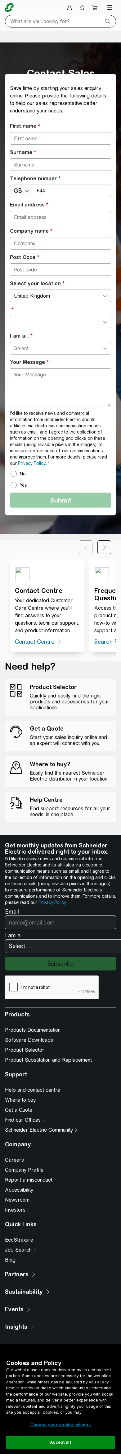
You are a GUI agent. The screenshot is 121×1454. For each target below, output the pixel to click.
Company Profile (24, 1170)
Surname (21, 152)
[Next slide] (104, 547)
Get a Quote (18, 1110)
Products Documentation (32, 1030)
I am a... (19, 336)
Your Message (27, 362)
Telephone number (33, 178)
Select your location (35, 283)
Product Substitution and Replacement (48, 1060)
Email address (27, 204)
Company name (29, 231)
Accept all (60, 1442)
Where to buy (20, 1100)
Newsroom (17, 1200)
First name (23, 126)
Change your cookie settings (60, 1424)
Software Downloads (29, 1040)
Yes (23, 485)
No (23, 473)
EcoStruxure (19, 1240)
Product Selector (24, 1050)
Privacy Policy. (32, 463)
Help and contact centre (32, 1090)
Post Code (23, 257)
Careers (14, 1160)
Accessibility (19, 1190)
